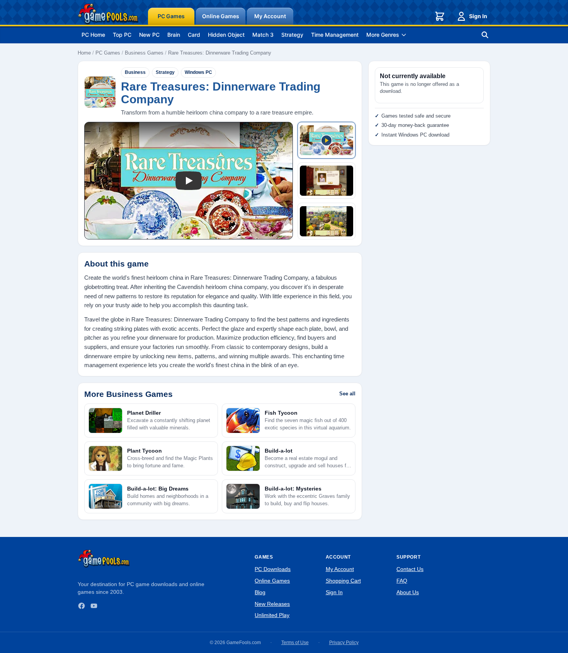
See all (347, 394)
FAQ (401, 581)
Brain (173, 34)
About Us (407, 592)
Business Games (144, 53)
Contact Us (409, 569)
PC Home (93, 34)
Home (84, 53)
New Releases (272, 604)
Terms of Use (295, 642)
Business (135, 72)
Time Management (335, 34)
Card (194, 34)
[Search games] (485, 34)
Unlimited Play (272, 615)
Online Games (220, 16)
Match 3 (263, 34)
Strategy (292, 34)
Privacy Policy (344, 642)
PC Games (171, 16)
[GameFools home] (108, 14)
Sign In (478, 16)
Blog (260, 592)
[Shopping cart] (439, 16)
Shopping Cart (343, 581)
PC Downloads (273, 569)
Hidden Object (226, 34)
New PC (149, 34)
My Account (270, 16)
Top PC (122, 34)
